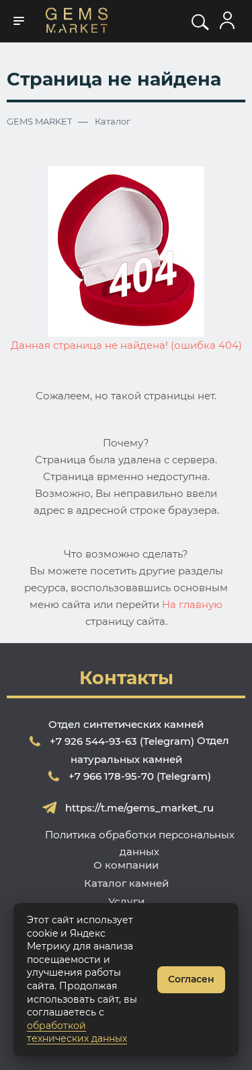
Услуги (126, 901)
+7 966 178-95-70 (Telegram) (140, 776)
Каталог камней (126, 883)
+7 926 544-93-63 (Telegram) (122, 741)
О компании (126, 865)
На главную (192, 604)
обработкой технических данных (77, 1032)
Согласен (191, 979)
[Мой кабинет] (227, 21)
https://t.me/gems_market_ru (139, 808)
